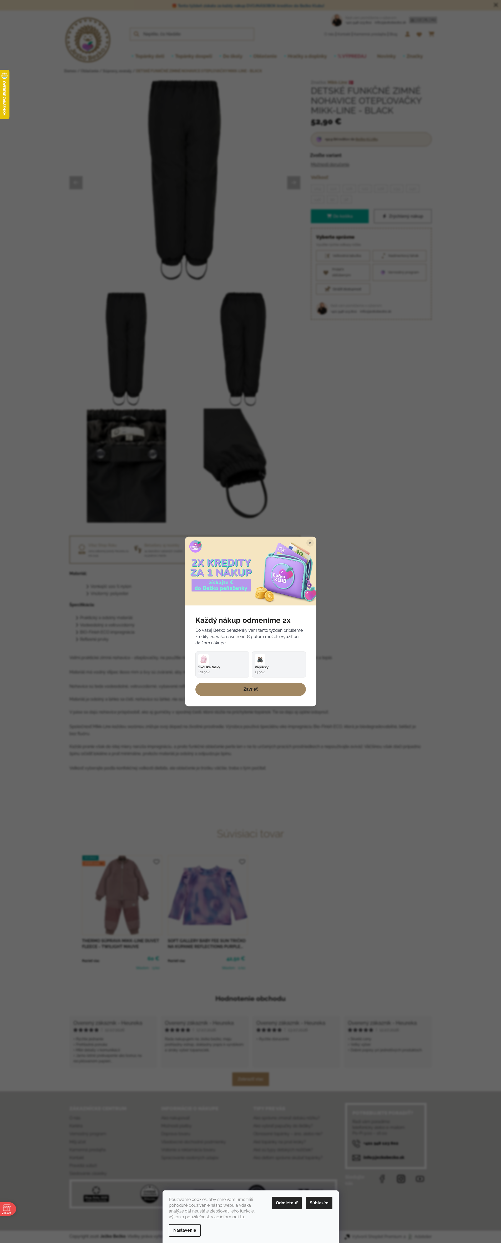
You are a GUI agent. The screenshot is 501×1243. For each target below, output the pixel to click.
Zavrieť (251, 689)
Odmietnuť (287, 1202)
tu (242, 1216)
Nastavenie (184, 1230)
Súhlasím (319, 1202)
